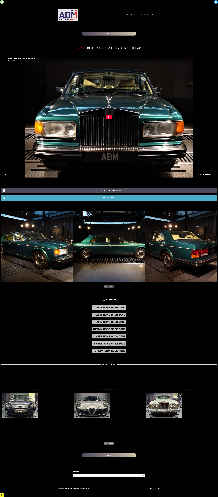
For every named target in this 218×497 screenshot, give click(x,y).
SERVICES (144, 15)
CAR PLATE (134, 15)
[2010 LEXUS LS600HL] (37, 403)
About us (155, 15)
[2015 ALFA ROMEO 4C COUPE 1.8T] (109, 403)
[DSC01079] (181, 246)
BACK (109, 33)
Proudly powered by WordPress (80, 488)
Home (120, 15)
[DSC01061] (109, 246)
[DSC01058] (37, 246)
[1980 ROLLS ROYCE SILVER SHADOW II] (180, 403)
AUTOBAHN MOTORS (64, 488)
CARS (126, 15)
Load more (110, 286)
